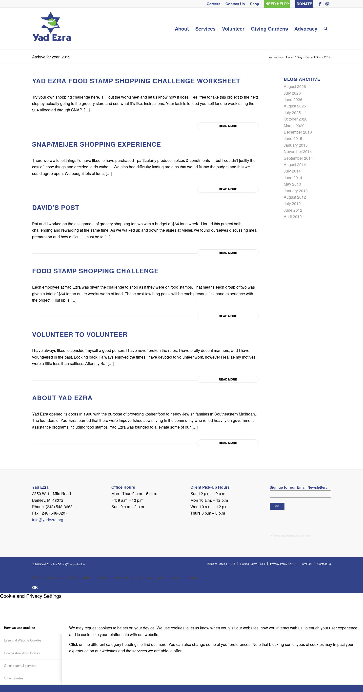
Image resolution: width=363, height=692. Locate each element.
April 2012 (293, 216)
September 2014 (298, 158)
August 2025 (295, 106)
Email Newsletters (284, 535)
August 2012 (295, 197)
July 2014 (292, 171)
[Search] (326, 29)
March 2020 (294, 125)
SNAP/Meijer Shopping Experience (96, 144)
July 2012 (292, 203)
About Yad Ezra (62, 397)
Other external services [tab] (20, 665)
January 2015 (296, 145)
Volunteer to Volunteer (80, 334)
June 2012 (293, 210)
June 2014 (293, 177)
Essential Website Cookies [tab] (22, 640)
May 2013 (292, 184)
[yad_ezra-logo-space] (51, 29)
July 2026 (292, 93)
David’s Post (55, 207)
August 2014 (295, 164)
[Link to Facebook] (319, 3)
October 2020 (295, 119)
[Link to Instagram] (327, 3)
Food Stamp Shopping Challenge (95, 270)
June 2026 (293, 99)
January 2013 (296, 190)
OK (35, 587)
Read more (228, 125)
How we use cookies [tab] (19, 627)
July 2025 (292, 112)
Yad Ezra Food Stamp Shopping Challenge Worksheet (136, 80)
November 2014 (298, 151)
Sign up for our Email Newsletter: (298, 487)
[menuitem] (213, 3)
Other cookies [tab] (13, 678)
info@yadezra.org (47, 519)
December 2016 (298, 132)
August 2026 (295, 86)
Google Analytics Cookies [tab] (22, 653)
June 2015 (293, 138)
